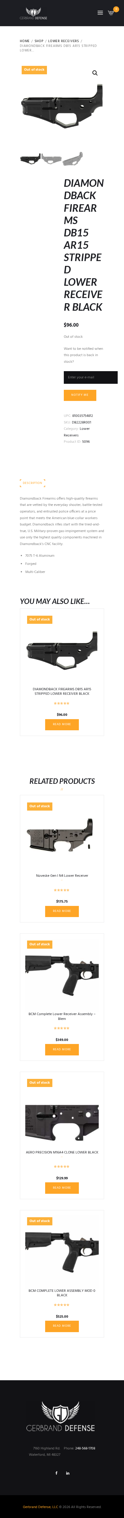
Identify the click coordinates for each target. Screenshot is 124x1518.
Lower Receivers (63, 41)
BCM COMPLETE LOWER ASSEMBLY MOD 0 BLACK (62, 1293)
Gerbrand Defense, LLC (40, 1507)
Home (25, 41)
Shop (39, 41)
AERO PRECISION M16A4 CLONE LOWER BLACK (62, 1153)
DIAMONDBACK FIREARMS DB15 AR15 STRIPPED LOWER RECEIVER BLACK (62, 691)
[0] (111, 15)
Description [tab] (32, 483)
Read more (62, 724)
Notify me (79, 395)
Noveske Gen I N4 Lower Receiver (62, 876)
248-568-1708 (85, 1449)
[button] (95, 73)
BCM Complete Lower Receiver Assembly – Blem (62, 1016)
